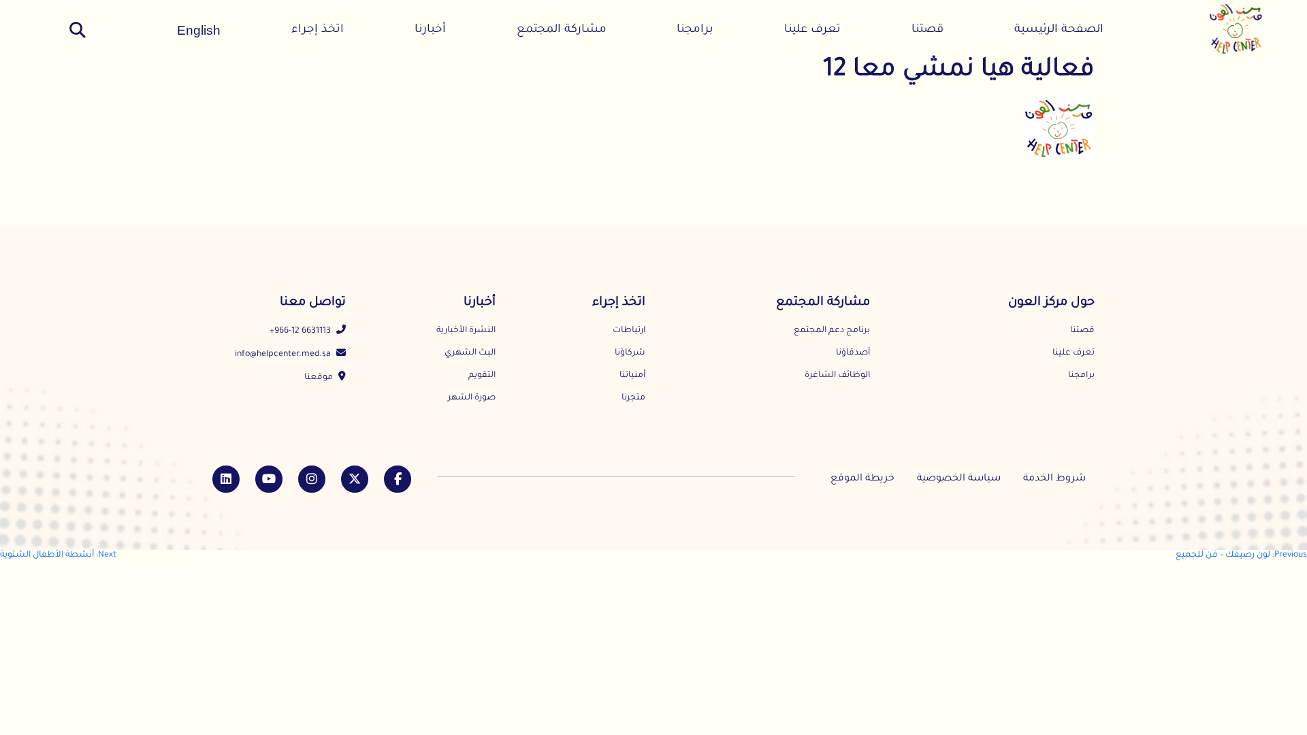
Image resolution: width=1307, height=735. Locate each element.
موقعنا (319, 377)
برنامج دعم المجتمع (832, 331)
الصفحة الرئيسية (1058, 30)
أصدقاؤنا (853, 353)
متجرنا (633, 398)
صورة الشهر (472, 398)
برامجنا (695, 30)
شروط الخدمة (1054, 479)
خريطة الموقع (862, 479)
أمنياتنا (632, 375)
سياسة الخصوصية (959, 479)
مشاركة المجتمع (562, 30)
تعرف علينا (812, 30)
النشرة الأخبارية (466, 331)
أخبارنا (430, 30)
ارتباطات (629, 331)
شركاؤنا (630, 353)
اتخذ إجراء (317, 30)
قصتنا (927, 30)
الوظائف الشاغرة (837, 375)
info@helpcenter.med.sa (284, 354)
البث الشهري (470, 353)
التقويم (482, 375)
